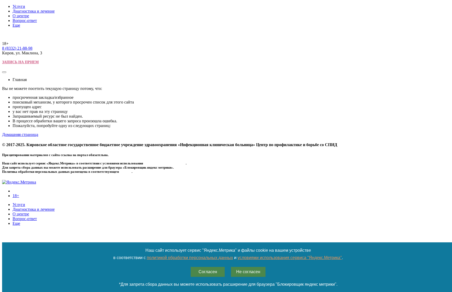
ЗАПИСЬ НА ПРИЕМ (20, 62)
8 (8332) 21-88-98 (17, 48)
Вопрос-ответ (25, 20)
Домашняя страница (20, 134)
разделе (126, 172)
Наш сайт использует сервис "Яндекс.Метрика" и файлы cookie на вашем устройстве (228, 250)
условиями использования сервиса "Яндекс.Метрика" (290, 257)
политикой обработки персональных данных (190, 257)
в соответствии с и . (228, 257)
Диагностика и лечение (34, 11)
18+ (16, 195)
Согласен (208, 272)
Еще (16, 25)
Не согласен (248, 272)
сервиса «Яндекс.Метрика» (165, 163)
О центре (21, 16)
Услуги (19, 6)
